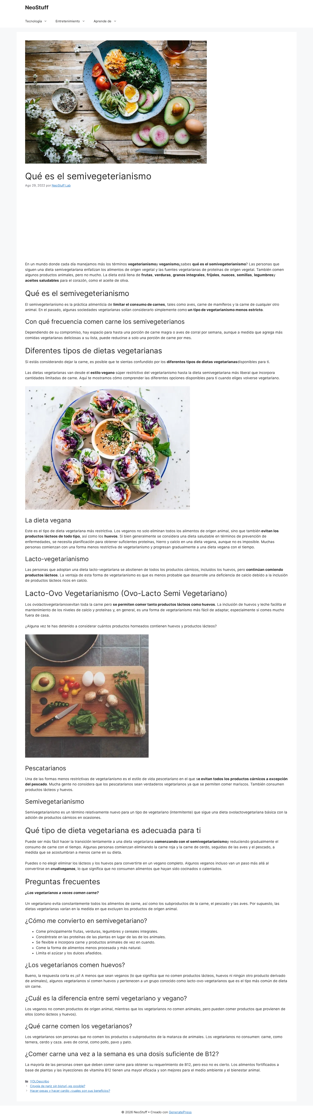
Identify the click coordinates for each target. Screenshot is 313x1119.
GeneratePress (180, 1112)
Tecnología (33, 21)
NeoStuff (37, 7)
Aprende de (102, 21)
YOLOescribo (39, 1081)
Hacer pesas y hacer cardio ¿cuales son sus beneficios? (70, 1090)
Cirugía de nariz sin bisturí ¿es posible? (57, 1086)
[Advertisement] (156, 224)
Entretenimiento (68, 21)
